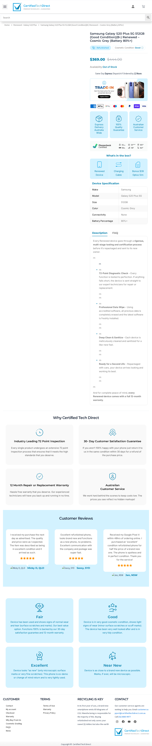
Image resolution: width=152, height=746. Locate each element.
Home (7, 25)
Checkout (10, 713)
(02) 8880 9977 (124, 716)
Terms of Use (49, 705)
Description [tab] (99, 233)
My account (11, 709)
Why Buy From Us (13, 720)
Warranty (10, 716)
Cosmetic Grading (14, 723)
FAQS (8, 727)
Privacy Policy (49, 713)
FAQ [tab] (115, 233)
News (8, 730)
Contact (9, 705)
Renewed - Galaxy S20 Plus (25, 25)
